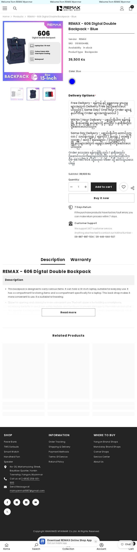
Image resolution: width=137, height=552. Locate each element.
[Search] (15, 8)
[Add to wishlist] (123, 186)
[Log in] (122, 8)
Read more (68, 312)
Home (6, 16)
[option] (33, 51)
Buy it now (101, 198)
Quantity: (73, 179)
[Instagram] (16, 502)
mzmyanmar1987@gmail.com (27, 490)
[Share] (131, 187)
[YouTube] (35, 502)
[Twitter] (7, 511)
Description (53, 259)
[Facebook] (7, 502)
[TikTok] (26, 502)
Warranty (80, 259)
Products (18, 16)
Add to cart (103, 187)
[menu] (5, 8)
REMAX (82, 39)
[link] (24, 408)
